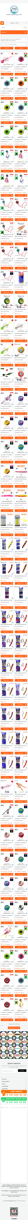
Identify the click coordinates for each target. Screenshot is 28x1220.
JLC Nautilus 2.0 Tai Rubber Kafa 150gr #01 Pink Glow (11, 867)
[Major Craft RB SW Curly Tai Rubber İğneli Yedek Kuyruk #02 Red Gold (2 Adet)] (21, 616)
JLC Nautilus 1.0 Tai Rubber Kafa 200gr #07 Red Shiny (11, 1012)
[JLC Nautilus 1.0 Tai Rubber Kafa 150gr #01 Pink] (21, 956)
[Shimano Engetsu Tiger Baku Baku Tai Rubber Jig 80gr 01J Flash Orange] (21, 786)
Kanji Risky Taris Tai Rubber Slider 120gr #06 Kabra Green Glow (13, 382)
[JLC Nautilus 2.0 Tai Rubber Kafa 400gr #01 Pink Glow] (21, 883)
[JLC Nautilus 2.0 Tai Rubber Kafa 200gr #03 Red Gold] (7, 422)
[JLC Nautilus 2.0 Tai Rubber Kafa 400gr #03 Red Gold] (7, 471)
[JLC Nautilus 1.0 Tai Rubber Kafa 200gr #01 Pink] (21, 59)
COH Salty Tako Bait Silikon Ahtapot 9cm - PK (9, 503)
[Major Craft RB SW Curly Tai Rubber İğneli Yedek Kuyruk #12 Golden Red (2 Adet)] (7, 665)
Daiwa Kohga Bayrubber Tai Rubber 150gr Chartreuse (11, 357)
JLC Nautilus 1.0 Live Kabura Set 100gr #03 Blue (10, 212)
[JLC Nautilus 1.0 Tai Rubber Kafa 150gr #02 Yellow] (21, 131)
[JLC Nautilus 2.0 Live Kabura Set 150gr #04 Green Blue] (21, 253)
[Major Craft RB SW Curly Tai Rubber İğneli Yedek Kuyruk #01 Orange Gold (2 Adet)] (7, 616)
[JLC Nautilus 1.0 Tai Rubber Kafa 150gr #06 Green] (7, 956)
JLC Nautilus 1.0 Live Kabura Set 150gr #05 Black (10, 236)
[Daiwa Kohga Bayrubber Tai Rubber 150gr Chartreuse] (7, 350)
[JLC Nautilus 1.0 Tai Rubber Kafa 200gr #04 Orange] (21, 83)
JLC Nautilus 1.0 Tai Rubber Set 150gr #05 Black (10, 188)
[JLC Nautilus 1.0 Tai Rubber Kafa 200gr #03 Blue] (21, 107)
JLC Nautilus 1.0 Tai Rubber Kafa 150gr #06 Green (10, 964)
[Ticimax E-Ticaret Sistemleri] (14, 1219)
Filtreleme (7, 48)
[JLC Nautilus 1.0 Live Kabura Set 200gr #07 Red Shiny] (7, 253)
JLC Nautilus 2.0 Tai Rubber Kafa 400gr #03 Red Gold (11, 479)
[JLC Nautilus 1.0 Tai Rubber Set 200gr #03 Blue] (21, 180)
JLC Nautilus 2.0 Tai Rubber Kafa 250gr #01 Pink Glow (11, 842)
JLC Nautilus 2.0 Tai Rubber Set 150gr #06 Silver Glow (11, 818)
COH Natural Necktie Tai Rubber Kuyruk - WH (9, 527)
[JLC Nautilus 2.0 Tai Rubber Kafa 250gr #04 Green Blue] (21, 859)
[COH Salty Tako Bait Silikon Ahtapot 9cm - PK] (7, 495)
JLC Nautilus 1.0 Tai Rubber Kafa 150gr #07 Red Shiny (11, 988)
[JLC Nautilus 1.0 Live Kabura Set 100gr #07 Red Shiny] (21, 204)
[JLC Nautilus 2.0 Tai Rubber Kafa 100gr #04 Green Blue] (21, 810)
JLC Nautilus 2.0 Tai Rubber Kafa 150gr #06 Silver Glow (11, 454)
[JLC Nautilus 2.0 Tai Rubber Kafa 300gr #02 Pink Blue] (7, 883)
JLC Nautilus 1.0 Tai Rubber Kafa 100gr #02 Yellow (10, 115)
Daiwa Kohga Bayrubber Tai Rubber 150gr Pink (10, 66)
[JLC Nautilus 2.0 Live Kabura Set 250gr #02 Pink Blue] (7, 277)
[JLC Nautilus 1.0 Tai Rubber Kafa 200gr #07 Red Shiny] (7, 1004)
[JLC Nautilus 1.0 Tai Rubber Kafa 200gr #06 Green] (7, 131)
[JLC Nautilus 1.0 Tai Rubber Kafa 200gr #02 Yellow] (21, 932)
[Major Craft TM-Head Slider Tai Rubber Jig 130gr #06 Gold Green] (21, 301)
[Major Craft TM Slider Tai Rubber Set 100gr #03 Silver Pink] (7, 786)
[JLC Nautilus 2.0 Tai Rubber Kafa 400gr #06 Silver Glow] (21, 907)
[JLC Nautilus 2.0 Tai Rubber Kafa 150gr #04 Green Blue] (21, 447)
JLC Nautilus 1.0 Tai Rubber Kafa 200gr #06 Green (10, 139)
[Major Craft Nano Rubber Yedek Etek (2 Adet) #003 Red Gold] (21, 277)
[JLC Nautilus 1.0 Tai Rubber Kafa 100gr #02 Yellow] (7, 107)
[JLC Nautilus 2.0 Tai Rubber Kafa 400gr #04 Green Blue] (7, 907)
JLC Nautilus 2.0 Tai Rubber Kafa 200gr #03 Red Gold (11, 430)
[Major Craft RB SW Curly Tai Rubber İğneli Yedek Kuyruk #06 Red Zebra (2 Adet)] (7, 641)
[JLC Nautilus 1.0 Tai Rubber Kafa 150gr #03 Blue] (7, 83)
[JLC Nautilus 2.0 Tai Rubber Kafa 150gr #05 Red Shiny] (21, 835)
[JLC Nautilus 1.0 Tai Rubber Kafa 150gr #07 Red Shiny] (7, 980)
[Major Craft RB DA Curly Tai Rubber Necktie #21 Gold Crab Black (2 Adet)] (21, 592)
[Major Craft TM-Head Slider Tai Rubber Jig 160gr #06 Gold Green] (7, 301)
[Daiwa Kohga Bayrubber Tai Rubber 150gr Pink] (7, 59)
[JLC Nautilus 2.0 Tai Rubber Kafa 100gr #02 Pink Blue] (21, 398)
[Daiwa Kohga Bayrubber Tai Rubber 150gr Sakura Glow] (21, 325)
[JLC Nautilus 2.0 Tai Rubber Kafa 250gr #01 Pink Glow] (7, 835)
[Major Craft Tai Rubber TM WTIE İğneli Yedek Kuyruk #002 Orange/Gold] (21, 228)
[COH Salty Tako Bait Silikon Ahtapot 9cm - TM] (21, 471)
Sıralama (21, 48)
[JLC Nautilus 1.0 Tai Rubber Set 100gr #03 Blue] (7, 156)
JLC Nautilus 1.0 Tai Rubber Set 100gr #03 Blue (10, 163)
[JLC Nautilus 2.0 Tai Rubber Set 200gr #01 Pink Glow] (7, 398)
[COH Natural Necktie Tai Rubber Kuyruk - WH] (7, 519)
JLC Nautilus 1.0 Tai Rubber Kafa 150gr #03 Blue (10, 91)
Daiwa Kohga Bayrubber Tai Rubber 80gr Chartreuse (11, 333)
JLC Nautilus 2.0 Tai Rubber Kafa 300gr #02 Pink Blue (11, 891)
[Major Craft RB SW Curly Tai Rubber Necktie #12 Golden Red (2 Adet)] (21, 568)
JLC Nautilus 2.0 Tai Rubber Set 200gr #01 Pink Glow (11, 406)
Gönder (22, 1070)
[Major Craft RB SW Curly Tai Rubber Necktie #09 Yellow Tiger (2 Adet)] (7, 544)
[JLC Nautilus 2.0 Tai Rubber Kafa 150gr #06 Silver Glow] (7, 447)
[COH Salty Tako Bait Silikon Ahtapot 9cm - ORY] (21, 495)
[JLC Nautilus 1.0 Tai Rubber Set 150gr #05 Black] (7, 180)
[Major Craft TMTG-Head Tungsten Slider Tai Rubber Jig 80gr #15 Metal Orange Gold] (21, 350)
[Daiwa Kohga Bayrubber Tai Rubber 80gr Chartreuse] (7, 325)
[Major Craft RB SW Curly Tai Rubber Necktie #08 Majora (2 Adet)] (21, 544)
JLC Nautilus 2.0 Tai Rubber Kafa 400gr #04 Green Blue (11, 915)
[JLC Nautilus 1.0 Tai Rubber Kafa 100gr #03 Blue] (21, 980)
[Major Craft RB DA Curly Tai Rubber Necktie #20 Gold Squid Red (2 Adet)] (7, 592)
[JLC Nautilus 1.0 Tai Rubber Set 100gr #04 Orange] (21, 1004)
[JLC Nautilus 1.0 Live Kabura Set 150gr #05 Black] (7, 228)
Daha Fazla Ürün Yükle (14, 1028)
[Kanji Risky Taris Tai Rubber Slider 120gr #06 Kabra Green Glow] (7, 374)
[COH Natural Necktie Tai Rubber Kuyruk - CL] (21, 519)
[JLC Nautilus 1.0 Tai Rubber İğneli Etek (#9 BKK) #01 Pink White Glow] (7, 932)
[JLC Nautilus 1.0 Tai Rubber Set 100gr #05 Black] (21, 156)
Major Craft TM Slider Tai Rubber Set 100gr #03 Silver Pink (12, 794)
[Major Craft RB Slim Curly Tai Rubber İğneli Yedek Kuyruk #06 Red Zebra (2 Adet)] (7, 713)
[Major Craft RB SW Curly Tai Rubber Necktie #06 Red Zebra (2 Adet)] (7, 568)
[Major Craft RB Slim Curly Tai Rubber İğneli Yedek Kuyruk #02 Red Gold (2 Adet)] (21, 665)
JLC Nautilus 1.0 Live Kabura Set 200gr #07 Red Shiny (11, 260)
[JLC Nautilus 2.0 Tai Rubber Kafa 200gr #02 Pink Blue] (21, 422)
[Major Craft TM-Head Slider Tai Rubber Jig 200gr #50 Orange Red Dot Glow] (21, 374)
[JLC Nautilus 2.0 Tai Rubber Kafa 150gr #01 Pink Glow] (7, 859)
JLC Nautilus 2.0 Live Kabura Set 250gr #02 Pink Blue (11, 285)
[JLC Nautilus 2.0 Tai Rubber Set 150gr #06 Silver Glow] (7, 810)
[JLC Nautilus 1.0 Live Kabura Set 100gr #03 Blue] (7, 204)
